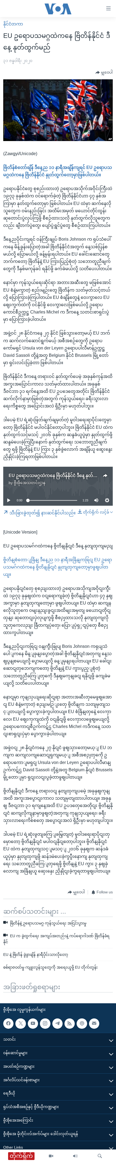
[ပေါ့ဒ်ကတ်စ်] (82, 1023)
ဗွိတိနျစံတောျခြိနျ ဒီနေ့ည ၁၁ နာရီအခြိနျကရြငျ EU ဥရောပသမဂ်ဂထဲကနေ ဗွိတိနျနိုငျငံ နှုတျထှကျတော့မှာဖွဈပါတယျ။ (57, 567)
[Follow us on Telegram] (57, 1023)
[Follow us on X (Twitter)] (20, 1023)
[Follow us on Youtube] (33, 1023)
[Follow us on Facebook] (8, 1023)
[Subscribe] (94, 1023)
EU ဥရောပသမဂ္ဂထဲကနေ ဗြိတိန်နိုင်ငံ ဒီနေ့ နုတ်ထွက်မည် (60, 475)
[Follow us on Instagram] (45, 1023)
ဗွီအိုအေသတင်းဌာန (29, 483)
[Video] (51, 1156)
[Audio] (75, 1156)
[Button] (104, 72)
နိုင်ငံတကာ (13, 24)
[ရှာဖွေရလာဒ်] (100, 1156)
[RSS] (69, 1023)
